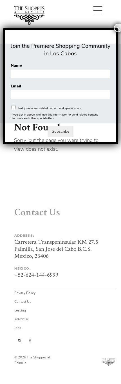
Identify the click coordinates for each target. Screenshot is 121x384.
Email (16, 86)
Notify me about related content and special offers (49, 108)
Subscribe (60, 131)
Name (16, 65)
